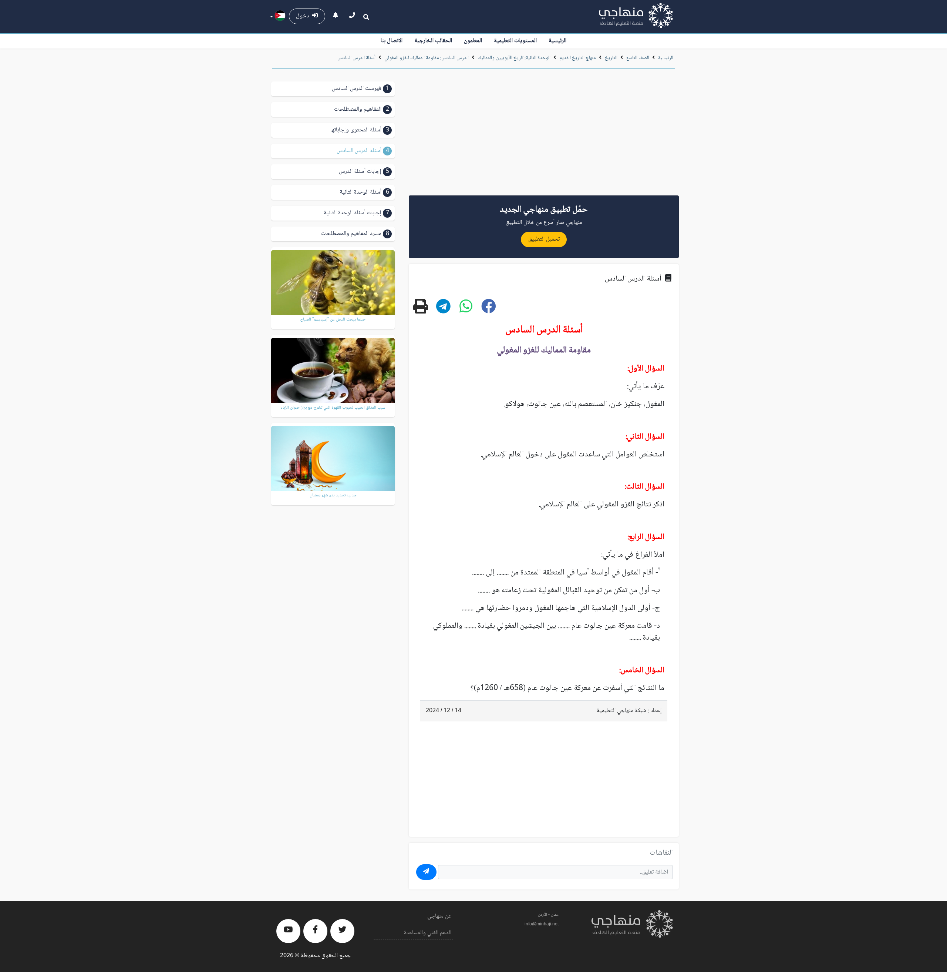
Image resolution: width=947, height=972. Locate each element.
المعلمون (473, 41)
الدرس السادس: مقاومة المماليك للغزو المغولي (426, 58)
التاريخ (611, 58)
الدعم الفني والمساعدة (427, 933)
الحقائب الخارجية (433, 41)
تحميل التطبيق (544, 239)
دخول (304, 16)
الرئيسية (557, 41)
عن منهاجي (439, 916)
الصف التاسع (637, 58)
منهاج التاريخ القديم (577, 58)
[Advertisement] (544, 135)
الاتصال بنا (391, 41)
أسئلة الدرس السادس (356, 58)
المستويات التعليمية (515, 41)
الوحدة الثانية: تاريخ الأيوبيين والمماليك (514, 58)
